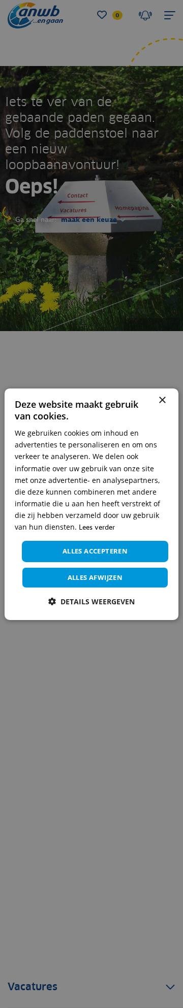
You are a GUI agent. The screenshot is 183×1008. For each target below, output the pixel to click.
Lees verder (97, 527)
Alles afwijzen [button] (95, 577)
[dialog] (91, 504)
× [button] (162, 400)
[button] (91, 601)
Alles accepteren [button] (95, 551)
